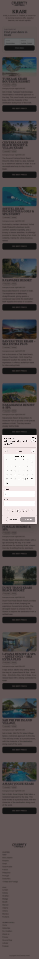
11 (11, 470)
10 (7, 470)
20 (19, 474)
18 (11, 474)
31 (7, 483)
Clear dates (13, 519)
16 (32, 470)
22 (28, 474)
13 (19, 470)
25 (11, 479)
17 (7, 474)
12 (15, 470)
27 (19, 479)
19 (15, 474)
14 (23, 470)
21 (23, 474)
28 (23, 479)
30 (32, 479)
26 (15, 479)
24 (7, 479)
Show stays (28, 519)
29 (28, 479)
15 (27, 470)
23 (32, 474)
